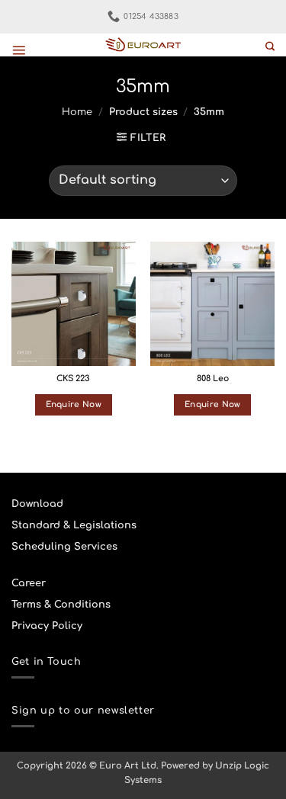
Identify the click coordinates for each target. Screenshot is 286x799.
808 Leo (213, 378)
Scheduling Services (64, 546)
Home (77, 112)
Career (28, 583)
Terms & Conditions (61, 604)
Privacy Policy (46, 626)
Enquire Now (73, 404)
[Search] (270, 47)
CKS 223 (73, 378)
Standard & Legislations (74, 525)
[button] (18, 50)
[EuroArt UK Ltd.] (143, 45)
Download (37, 504)
